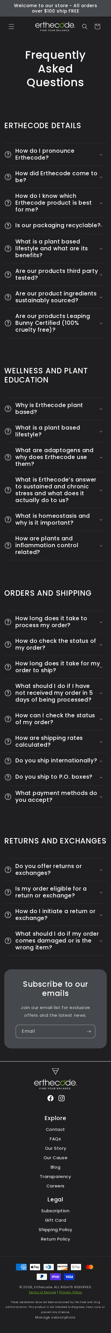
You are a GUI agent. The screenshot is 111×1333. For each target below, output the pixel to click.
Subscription (55, 1211)
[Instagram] (61, 1099)
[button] (11, 26)
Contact (55, 1129)
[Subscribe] (89, 1031)
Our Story (55, 1148)
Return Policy (55, 1239)
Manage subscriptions (55, 1317)
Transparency (55, 1176)
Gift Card (55, 1220)
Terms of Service (42, 1292)
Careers (55, 1186)
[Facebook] (50, 1099)
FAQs (55, 1139)
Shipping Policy (55, 1230)
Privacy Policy (70, 1292)
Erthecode (43, 1287)
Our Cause (55, 1158)
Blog (55, 1167)
